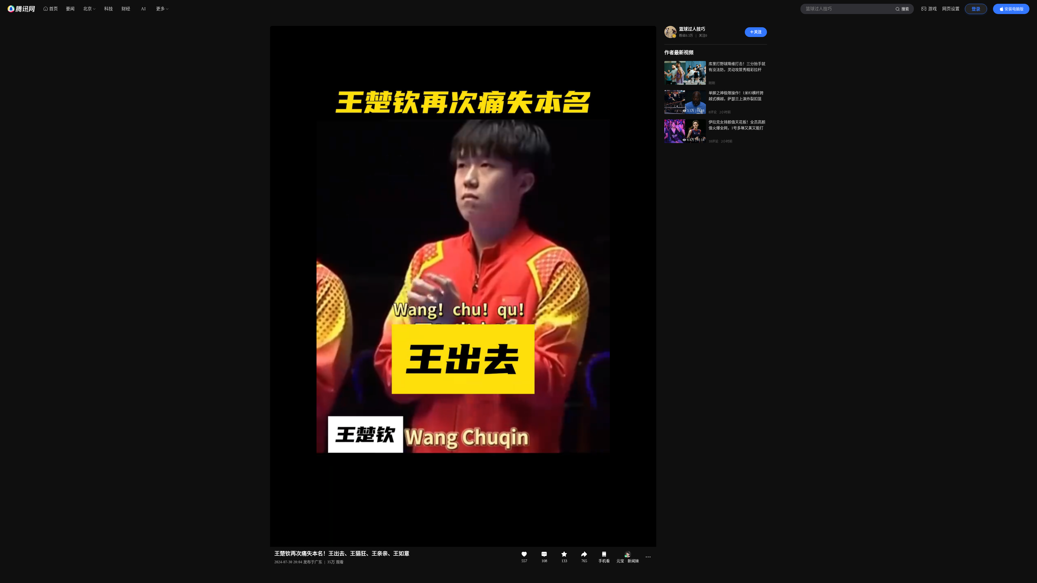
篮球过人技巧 (692, 29)
